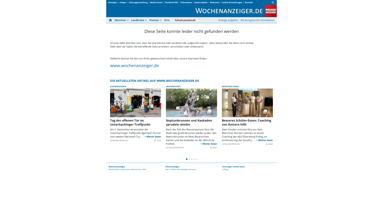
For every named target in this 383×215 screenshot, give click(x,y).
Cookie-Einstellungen (232, 2)
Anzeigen (112, 2)
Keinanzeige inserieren (186, 169)
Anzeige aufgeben (228, 20)
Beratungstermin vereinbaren (257, 20)
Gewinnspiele (201, 2)
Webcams (214, 2)
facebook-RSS (171, 2)
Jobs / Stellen (170, 169)
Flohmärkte (186, 2)
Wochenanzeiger (117, 166)
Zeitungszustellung (138, 2)
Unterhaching (118, 86)
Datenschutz (136, 169)
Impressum (125, 169)
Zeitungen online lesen (233, 166)
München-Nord (230, 86)
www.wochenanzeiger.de (134, 65)
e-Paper (225, 169)
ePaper (123, 2)
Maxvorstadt (173, 86)
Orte (167, 20)
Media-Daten (156, 2)
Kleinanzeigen (172, 166)
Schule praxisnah (185, 20)
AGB (144, 169)
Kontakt (249, 2)
